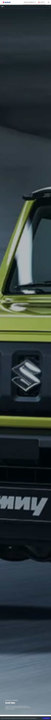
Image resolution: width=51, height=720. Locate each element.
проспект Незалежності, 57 (30, 2)
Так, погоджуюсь (46, 718)
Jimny (2, 6)
